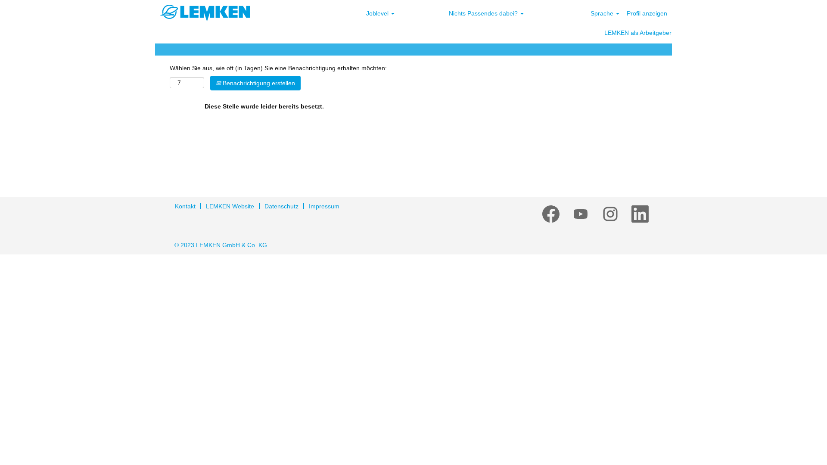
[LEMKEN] (205, 13)
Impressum (324, 206)
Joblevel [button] (378, 13)
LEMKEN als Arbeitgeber (638, 32)
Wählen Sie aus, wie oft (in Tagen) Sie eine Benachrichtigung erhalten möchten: (278, 68)
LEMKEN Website (230, 206)
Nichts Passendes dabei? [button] (484, 13)
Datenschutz (281, 206)
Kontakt (185, 206)
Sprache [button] (603, 13)
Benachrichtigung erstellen (258, 83)
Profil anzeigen (647, 13)
